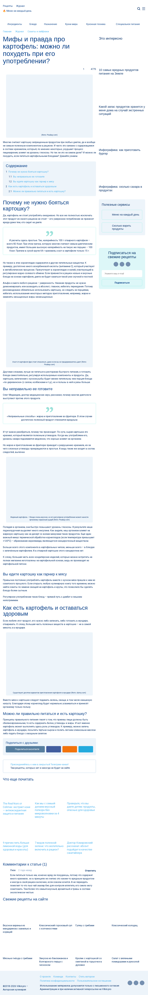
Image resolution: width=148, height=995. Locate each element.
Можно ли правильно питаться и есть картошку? (37, 191)
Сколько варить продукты (121, 227)
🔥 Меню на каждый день (17, 11)
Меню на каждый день (125, 214)
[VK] (122, 264)
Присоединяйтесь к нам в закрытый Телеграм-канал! (40, 764)
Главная (7, 31)
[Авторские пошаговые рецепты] (13, 977)
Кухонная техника (95, 24)
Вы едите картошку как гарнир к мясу (31, 181)
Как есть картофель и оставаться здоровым (31, 186)
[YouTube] (116, 264)
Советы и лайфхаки (38, 31)
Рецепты (8, 6)
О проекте (45, 976)
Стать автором (87, 976)
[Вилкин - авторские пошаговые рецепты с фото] (74, 8)
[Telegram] (128, 264)
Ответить (90, 870)
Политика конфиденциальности (57, 980)
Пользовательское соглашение (94, 980)
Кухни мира (71, 24)
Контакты (71, 976)
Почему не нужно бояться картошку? (27, 171)
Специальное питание (128, 24)
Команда (58, 976)
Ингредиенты (15, 24)
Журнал (20, 6)
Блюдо (33, 24)
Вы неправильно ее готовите (27, 176)
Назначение (50, 24)
